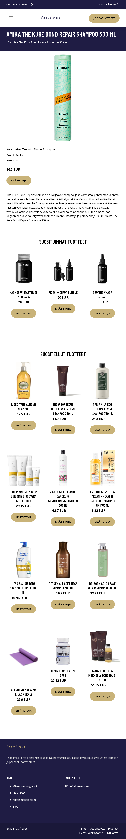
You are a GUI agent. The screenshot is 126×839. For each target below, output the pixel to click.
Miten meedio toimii (25, 800)
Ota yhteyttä (97, 828)
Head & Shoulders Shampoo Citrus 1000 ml (23, 588)
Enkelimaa (19, 793)
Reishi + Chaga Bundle (63, 292)
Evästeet (113, 828)
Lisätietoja (19, 180)
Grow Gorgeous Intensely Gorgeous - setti (102, 675)
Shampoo (49, 149)
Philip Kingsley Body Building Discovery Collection (24, 496)
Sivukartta (112, 833)
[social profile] (31, 4)
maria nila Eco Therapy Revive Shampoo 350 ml (102, 408)
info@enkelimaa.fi (108, 4)
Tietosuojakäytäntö (91, 833)
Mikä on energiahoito (26, 786)
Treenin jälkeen (32, 149)
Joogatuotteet (104, 18)
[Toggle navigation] (10, 18)
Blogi (16, 806)
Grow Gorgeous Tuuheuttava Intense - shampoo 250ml (63, 408)
